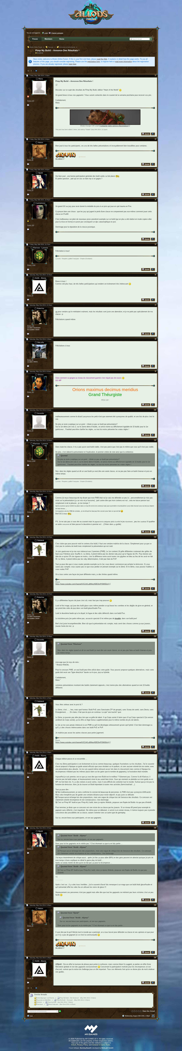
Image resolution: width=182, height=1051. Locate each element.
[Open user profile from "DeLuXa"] (39, 351)
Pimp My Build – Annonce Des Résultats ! (57, 50)
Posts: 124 (30, 225)
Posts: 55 (30, 295)
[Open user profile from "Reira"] (39, 87)
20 (155, 957)
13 (155, 537)
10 (155, 410)
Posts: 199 (30, 558)
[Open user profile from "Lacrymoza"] (39, 212)
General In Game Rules (101, 1045)
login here (72, 64)
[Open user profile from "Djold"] (39, 182)
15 (155, 636)
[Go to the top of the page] (153, 134)
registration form (93, 62)
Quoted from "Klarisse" (71, 644)
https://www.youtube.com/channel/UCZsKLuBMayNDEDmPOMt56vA (82, 584)
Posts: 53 (30, 190)
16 (155, 698)
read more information (123, 62)
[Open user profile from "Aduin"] (39, 151)
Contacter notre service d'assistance (114, 126)
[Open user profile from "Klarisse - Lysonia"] (39, 256)
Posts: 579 (30, 101)
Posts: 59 (30, 430)
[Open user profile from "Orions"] (39, 383)
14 (155, 594)
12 (155, 491)
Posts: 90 (30, 160)
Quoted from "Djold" (70, 913)
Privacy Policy (82, 1045)
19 (155, 905)
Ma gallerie (58, 159)
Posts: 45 (30, 360)
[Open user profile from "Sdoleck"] (39, 549)
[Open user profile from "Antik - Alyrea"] (39, 287)
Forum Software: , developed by (91, 1048)
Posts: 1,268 (31, 265)
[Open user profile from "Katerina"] (39, 317)
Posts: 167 (30, 392)
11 (155, 440)
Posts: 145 (30, 326)
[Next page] (36, 71)
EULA (73, 1045)
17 (155, 752)
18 (155, 828)
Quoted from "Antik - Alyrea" (74, 835)
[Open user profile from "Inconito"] (39, 422)
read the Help (102, 59)
